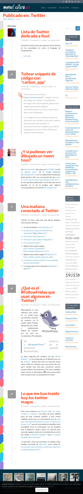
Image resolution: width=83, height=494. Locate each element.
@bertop (42, 444)
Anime (67, 285)
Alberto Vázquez (71, 204)
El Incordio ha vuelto (31, 243)
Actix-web (72, 238)
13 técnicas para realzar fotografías (37, 239)
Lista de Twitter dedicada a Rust (35, 33)
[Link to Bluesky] (66, 1)
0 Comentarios (35, 40)
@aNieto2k (40, 233)
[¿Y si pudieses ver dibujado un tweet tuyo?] (12, 152)
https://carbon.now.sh (33, 97)
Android (68, 260)
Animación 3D (71, 219)
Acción (67, 279)
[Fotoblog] (78, 477)
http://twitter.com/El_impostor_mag (37, 257)
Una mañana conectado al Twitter (40, 208)
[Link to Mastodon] (69, 1)
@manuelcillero (36, 344)
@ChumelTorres (50, 187)
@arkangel (52, 266)
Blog (44, 40)
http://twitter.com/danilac (33, 248)
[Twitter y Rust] (12, 32)
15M (67, 257)
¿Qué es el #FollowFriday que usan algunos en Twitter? (38, 294)
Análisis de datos (71, 272)
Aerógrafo (73, 253)
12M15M (70, 234)
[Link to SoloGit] (75, 1)
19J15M (73, 275)
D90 (28, 268)
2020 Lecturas (71, 294)
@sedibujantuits (27, 174)
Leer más (27, 56)
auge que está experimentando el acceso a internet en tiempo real (40, 421)
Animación (69, 228)
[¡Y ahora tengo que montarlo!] (30, 477)
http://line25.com (45, 227)
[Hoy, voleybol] (63, 477)
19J (76, 298)
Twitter (27, 362)
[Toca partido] (74, 477)
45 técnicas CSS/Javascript (34, 236)
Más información (48, 486)
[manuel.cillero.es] (16, 7)
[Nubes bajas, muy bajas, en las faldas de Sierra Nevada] (41, 477)
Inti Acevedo (29, 169)
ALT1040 (50, 169)
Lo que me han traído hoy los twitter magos (40, 397)
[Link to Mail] (78, 1)
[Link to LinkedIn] (72, 1)
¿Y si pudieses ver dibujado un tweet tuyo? (37, 155)
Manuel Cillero (55, 40)
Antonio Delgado (39, 434)
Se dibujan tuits (28, 172)
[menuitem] (43, 7)
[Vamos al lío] (18, 477)
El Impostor (49, 254)
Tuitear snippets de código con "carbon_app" (38, 78)
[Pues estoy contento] (7, 477)
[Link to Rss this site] (63, 1)
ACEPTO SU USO (42, 490)
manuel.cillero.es (8, 484)
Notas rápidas (48, 86)
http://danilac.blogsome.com (35, 251)
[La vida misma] (52, 477)
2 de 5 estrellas (74, 257)
